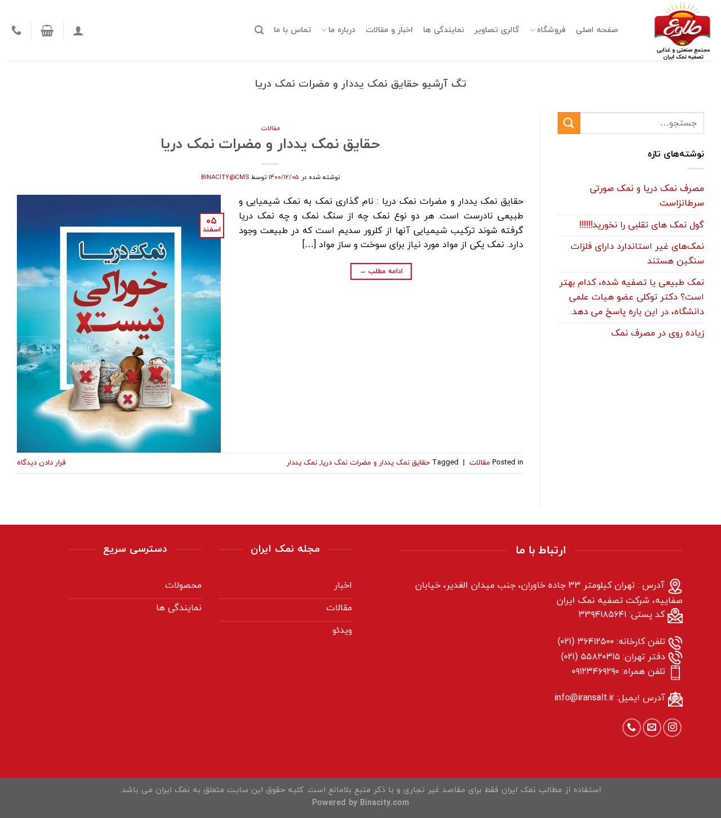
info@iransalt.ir (584, 698)
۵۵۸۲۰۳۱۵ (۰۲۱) (590, 657)
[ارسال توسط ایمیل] (652, 727)
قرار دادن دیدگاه (41, 463)
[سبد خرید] (47, 30)
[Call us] (631, 727)
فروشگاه (551, 30)
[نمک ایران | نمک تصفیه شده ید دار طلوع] (674, 30)
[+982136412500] (14, 30)
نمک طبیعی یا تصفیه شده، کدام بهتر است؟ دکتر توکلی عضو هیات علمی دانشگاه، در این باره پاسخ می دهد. (631, 297)
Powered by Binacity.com (360, 803)
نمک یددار (302, 463)
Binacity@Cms (225, 177)
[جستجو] (259, 30)
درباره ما (341, 30)
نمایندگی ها (443, 30)
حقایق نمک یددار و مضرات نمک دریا (270, 145)
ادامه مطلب (381, 271)
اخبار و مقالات (389, 30)
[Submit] (569, 123)
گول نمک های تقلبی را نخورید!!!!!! (641, 225)
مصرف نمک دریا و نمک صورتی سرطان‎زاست (647, 196)
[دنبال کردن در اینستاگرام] (672, 727)
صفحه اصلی (597, 30)
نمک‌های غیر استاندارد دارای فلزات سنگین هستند (637, 253)
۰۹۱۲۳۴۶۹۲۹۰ (595, 671)
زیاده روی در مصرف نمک (657, 333)
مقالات (270, 128)
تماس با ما (292, 30)
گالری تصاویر (496, 30)
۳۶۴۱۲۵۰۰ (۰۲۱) (586, 642)
